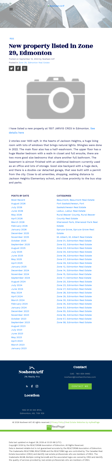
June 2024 (17, 289)
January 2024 (19, 307)
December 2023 (20, 311)
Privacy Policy (57, 422)
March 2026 (17, 222)
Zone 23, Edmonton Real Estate (74, 285)
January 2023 (19, 348)
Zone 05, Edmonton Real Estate (74, 251)
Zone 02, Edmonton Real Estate (74, 244)
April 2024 (17, 296)
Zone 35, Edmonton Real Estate (74, 303)
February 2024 (19, 303)
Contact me (80, 386)
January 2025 (19, 266)
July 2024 (16, 285)
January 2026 (19, 229)
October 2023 (18, 318)
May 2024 (16, 292)
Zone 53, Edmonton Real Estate (74, 307)
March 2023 (17, 344)
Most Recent (18, 199)
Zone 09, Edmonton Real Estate (74, 263)
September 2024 (20, 277)
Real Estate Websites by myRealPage (82, 422)
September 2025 (20, 244)
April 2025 (17, 263)
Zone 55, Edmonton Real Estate (74, 311)
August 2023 (18, 326)
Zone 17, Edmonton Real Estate (74, 277)
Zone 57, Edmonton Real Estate (74, 318)
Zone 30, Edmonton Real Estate (74, 300)
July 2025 (16, 251)
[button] (27, 386)
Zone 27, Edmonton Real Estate (74, 289)
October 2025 (18, 240)
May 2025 (16, 259)
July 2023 (16, 329)
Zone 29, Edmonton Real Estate (34, 63)
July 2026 (16, 207)
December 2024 (20, 270)
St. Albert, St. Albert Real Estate (74, 237)
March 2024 (18, 300)
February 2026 (19, 225)
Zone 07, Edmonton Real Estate (74, 259)
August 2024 (18, 281)
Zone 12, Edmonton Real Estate (74, 266)
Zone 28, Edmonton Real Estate (74, 292)
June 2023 (17, 333)
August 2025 (18, 248)
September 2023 (20, 322)
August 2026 (18, 203)
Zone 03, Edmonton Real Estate (74, 248)
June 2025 (17, 255)
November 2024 (20, 274)
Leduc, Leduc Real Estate (71, 211)
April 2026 (17, 218)
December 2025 (20, 233)
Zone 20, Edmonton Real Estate (74, 281)
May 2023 (16, 337)
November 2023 (20, 315)
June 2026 (17, 211)
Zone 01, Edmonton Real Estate (74, 240)
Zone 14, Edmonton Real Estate (74, 270)
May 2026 (16, 214)
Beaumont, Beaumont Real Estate (75, 199)
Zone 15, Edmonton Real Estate (74, 274)
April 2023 (17, 341)
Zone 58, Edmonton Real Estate (74, 322)
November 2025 (20, 237)
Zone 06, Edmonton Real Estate (74, 255)
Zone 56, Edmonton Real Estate (74, 315)
